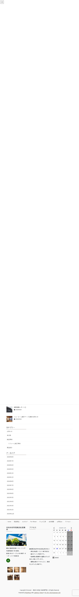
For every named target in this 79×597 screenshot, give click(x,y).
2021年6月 (10, 501)
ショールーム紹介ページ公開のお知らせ (26, 417)
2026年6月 (10, 465)
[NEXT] (71, 528)
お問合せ (59, 521)
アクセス (68, 521)
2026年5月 (10, 469)
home (9, 521)
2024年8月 (10, 481)
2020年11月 (10, 513)
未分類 (9, 435)
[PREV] (54, 528)
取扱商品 (16, 521)
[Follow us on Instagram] (8, 560)
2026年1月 (10, 473)
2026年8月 (10, 457)
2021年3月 (10, 505)
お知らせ (9, 431)
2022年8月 (10, 493)
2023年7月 (10, 485)
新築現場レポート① (20, 407)
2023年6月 (10, 489)
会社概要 (51, 521)
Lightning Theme (38, 592)
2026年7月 (10, 461)
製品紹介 (9, 447)
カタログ (25, 521)
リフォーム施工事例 (14, 443)
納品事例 (9, 439)
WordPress (28, 592)
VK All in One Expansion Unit (52, 592)
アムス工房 (42, 521)
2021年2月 (10, 509)
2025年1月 (10, 477)
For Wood (33, 521)
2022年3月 (10, 497)
